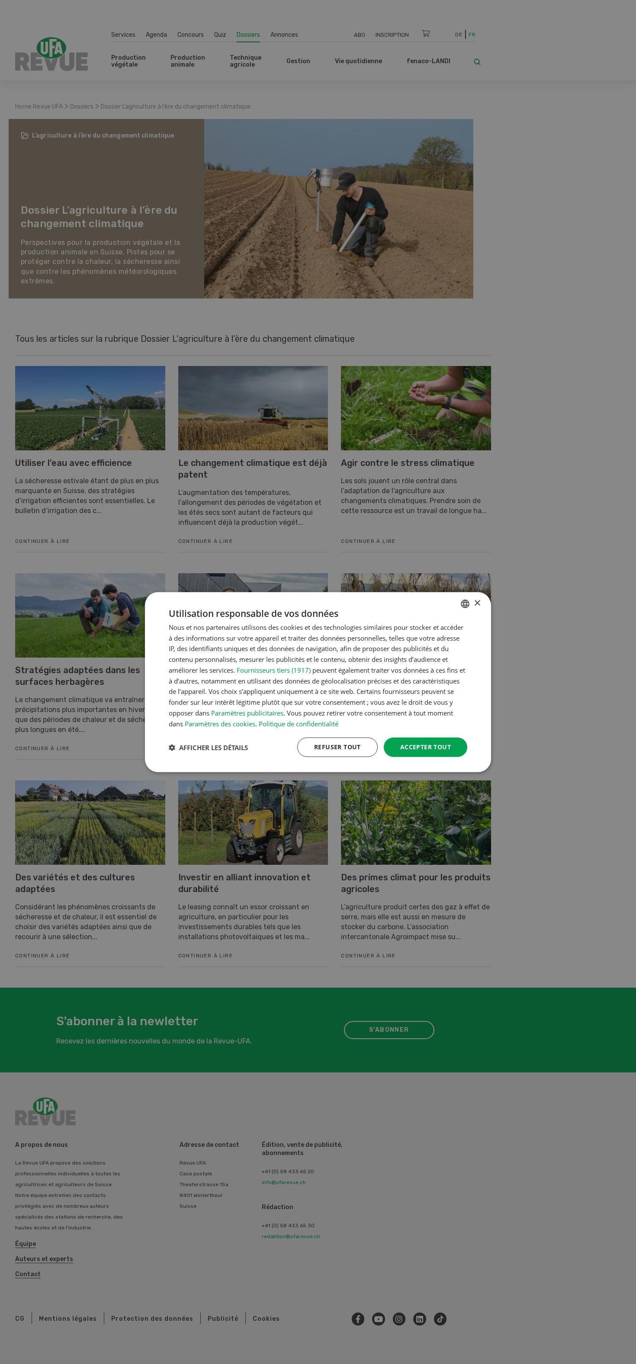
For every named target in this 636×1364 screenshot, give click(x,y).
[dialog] (318, 682)
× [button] (477, 603)
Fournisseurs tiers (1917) (274, 670)
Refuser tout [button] (337, 747)
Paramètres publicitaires (247, 713)
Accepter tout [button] (425, 747)
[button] (208, 747)
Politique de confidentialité (298, 723)
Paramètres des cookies (220, 723)
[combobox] (465, 603)
